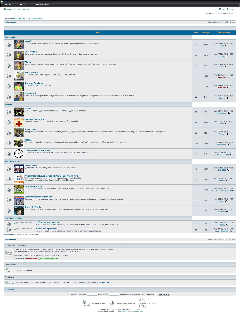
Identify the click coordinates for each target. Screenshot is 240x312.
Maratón (28, 41)
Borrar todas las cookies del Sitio (16, 234)
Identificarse (11, 9)
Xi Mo (222, 201)
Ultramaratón (30, 93)
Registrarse (25, 9)
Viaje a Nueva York (33, 186)
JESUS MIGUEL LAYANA (222, 191)
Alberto (221, 134)
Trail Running (30, 52)
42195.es (8, 104)
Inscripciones (30, 165)
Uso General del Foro (14, 218)
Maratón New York (12, 161)
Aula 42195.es (31, 129)
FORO (22, 4)
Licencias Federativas (34, 119)
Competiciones (11, 37)
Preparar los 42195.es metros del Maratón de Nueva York (51, 176)
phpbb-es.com (137, 311)
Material (28, 140)
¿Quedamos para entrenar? (37, 150)
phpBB (111, 309)
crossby (221, 225)
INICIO (8, 4)
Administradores (32, 259)
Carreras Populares (33, 83)
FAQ (223, 9)
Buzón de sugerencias (46, 229)
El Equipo (34, 234)
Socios (27, 109)
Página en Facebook (42, 4)
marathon (222, 77)
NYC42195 (221, 170)
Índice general (10, 22)
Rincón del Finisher (33, 207)
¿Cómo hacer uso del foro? (48, 222)
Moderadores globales (49, 259)
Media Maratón (31, 73)
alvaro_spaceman (222, 155)
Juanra (221, 98)
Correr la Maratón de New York (38, 197)
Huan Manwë (123, 311)
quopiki (221, 56)
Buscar (232, 9)
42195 (221, 46)
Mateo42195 (104, 282)
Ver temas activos (35, 18)
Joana (221, 123)
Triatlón (27, 62)
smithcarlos (221, 113)
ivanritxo (221, 180)
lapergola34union (221, 231)
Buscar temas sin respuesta (15, 18)
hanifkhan (222, 212)
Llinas (221, 67)
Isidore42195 (222, 144)
